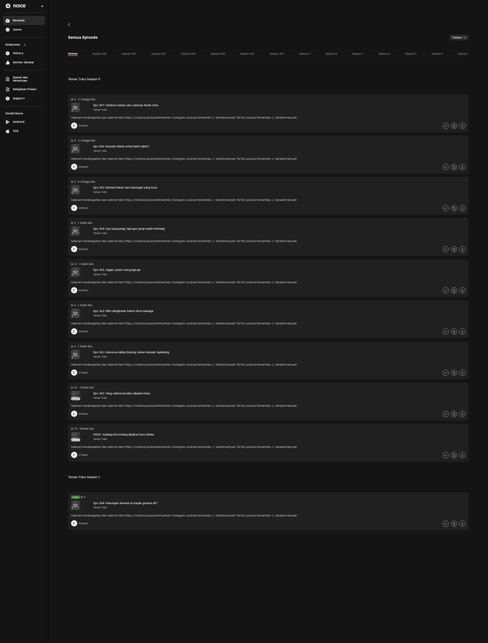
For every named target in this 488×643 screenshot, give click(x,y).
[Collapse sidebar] (42, 6)
